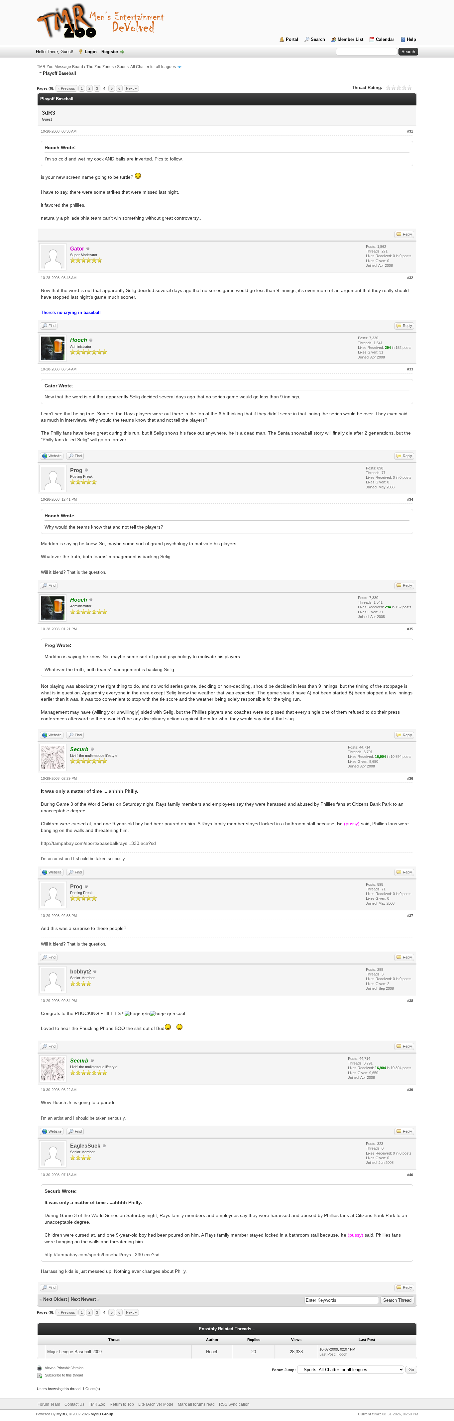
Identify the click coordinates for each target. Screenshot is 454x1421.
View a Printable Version (64, 1368)
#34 (410, 499)
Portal (292, 39)
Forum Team (49, 1404)
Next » (131, 88)
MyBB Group (102, 1414)
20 (253, 1351)
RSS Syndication (234, 1404)
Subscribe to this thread (64, 1375)
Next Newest (83, 1299)
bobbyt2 (80, 971)
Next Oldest (55, 1299)
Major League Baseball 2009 (74, 1351)
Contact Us (74, 1404)
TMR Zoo (97, 1404)
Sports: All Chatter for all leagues (146, 66)
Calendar (385, 39)
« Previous (66, 88)
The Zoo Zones (100, 66)
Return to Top (122, 1404)
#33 (410, 369)
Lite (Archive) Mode (155, 1404)
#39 (410, 1090)
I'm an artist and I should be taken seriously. (83, 858)
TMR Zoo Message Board (60, 66)
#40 (410, 1175)
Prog (76, 470)
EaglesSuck (85, 1146)
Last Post (327, 1354)
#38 (410, 1001)
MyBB (62, 1414)
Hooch (212, 1351)
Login (91, 51)
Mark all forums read (196, 1404)
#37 (410, 916)
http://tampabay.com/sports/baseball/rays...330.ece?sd (98, 843)
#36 (410, 778)
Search (318, 39)
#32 (410, 278)
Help (411, 39)
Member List (350, 39)
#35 (410, 629)
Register (109, 51)
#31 (410, 131)
